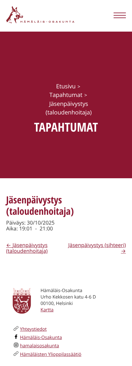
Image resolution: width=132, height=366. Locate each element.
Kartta (47, 310)
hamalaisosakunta (39, 346)
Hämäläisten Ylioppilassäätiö (50, 354)
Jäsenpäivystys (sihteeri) (97, 244)
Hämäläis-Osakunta (41, 337)
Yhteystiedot (33, 329)
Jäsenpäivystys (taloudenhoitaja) (27, 248)
